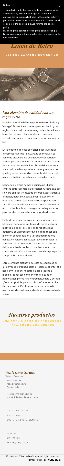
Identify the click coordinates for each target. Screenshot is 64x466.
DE (23, 443)
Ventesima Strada (30, 456)
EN (13, 443)
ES (28, 443)
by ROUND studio (53, 460)
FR (18, 443)
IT (8, 443)
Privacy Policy (35, 460)
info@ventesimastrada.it (27, 397)
